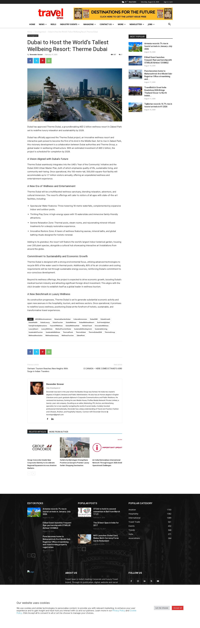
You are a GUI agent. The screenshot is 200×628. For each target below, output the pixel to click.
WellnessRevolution (35, 335)
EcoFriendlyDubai (103, 322)
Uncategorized (40, 32)
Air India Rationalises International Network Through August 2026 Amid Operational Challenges (107, 462)
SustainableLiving (101, 329)
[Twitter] (36, 60)
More (120, 24)
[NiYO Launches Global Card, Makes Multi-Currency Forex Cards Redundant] (84, 539)
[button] (169, 24)
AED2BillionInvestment (43, 319)
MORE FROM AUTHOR (58, 432)
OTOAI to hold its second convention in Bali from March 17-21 (106, 511)
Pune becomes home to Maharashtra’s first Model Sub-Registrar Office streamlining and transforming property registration (57, 541)
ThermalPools (68, 332)
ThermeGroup (110, 332)
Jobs (150, 24)
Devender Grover (36, 54)
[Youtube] (158, 581)
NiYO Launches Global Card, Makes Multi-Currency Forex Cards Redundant (106, 538)
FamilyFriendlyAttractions (38, 326)
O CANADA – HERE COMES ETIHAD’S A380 (103, 368)
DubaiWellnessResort (86, 322)
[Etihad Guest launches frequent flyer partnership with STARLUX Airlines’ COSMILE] (135, 60)
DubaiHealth (33, 322)
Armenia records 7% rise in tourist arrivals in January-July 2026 (158, 46)
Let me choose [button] (162, 608)
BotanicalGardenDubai (62, 319)
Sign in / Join (168, 2)
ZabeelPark (81, 335)
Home (32, 24)
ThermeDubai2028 (95, 332)
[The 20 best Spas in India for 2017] (84, 526)
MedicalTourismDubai (63, 329)
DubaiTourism (58, 322)
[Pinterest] (42, 60)
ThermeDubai (81, 332)
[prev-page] (29, 473)
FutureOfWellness (56, 326)
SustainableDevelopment (83, 329)
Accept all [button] (177, 608)
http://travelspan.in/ (53, 388)
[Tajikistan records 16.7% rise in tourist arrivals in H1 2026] (135, 107)
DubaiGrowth (105, 319)
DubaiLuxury (45, 322)
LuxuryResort (33, 329)
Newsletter (136, 24)
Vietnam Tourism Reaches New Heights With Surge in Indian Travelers (47, 370)
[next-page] (33, 473)
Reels (53, 24)
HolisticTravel (87, 326)
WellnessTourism (68, 335)
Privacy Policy (118, 610)
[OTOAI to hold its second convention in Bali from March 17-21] (84, 512)
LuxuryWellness (46, 329)
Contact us (106, 24)
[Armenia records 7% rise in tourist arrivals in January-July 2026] (135, 47)
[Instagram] (138, 581)
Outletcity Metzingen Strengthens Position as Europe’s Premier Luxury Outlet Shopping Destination (74, 462)
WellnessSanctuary (52, 335)
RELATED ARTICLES (37, 432)
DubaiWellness (71, 322)
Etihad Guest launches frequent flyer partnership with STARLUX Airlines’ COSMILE (158, 60)
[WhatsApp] (49, 60)
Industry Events (68, 24)
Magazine (88, 24)
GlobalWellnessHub (72, 326)
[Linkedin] (53, 419)
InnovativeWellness (101, 326)
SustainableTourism (36, 332)
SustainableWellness (53, 332)
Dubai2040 (94, 319)
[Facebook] (30, 60)
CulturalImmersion (80, 319)
